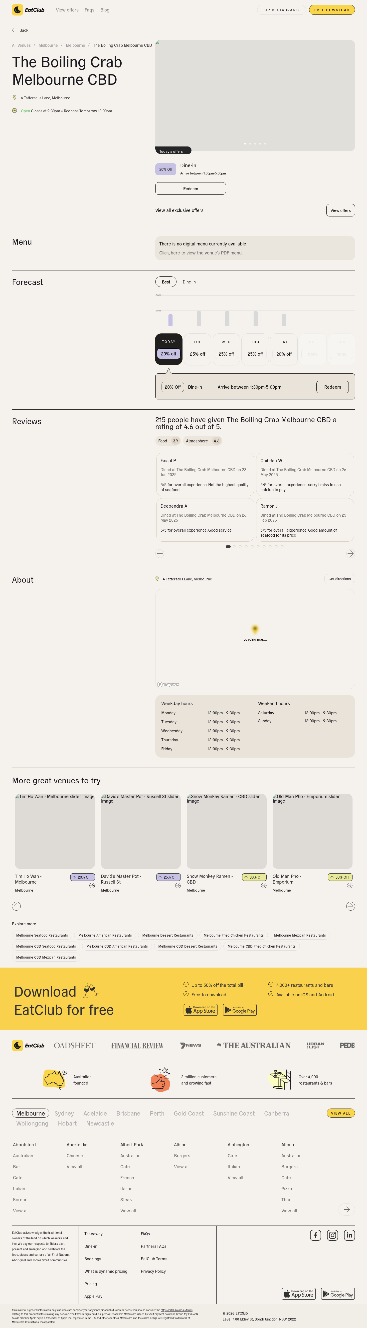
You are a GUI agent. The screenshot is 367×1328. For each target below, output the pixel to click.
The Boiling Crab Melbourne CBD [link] (122, 44)
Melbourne (24, 890)
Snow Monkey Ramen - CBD (210, 879)
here (175, 252)
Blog (104, 9)
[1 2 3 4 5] (55, 831)
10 (282, 546)
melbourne (48, 44)
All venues (21, 44)
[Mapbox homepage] (168, 684)
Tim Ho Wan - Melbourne (28, 879)
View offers (67, 9)
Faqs (89, 9)
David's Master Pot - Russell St (121, 879)
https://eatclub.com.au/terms (176, 1310)
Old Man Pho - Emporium (287, 879)
